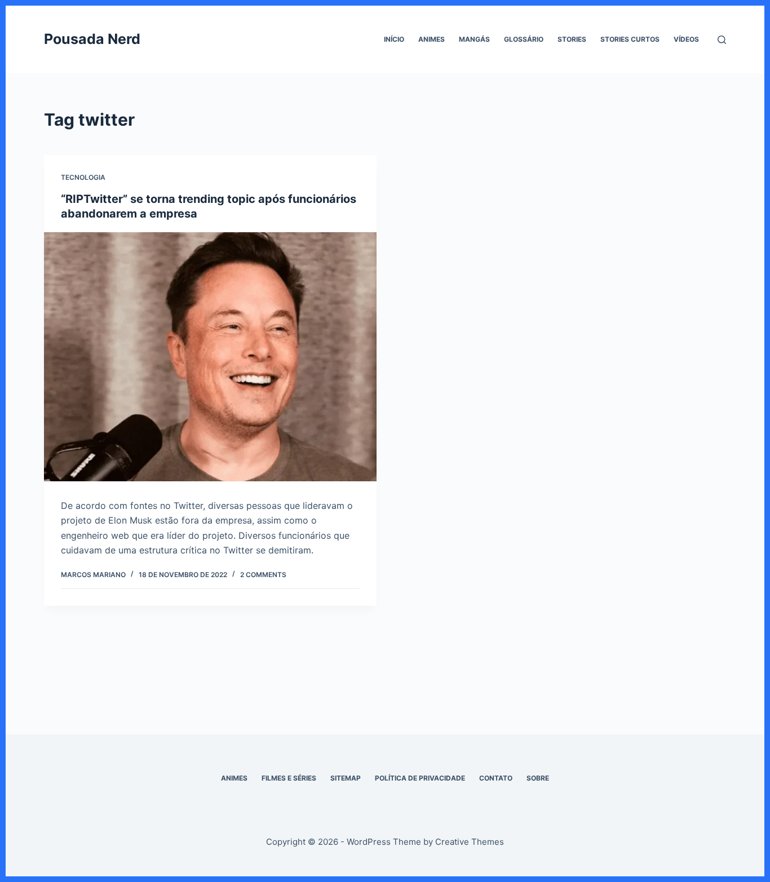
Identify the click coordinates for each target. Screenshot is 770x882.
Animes (431, 39)
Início (394, 39)
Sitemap (345, 778)
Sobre (537, 778)
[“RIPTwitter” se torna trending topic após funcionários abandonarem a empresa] (210, 356)
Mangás (474, 39)
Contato (495, 778)
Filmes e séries (289, 778)
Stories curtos (630, 39)
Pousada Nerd (92, 38)
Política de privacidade (420, 778)
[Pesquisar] (722, 40)
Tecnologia (83, 177)
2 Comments (263, 574)
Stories (571, 39)
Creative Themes (469, 841)
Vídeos (686, 39)
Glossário (523, 39)
